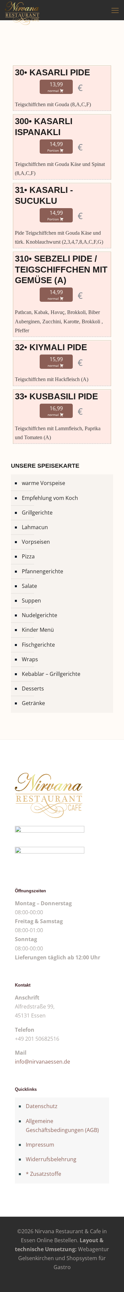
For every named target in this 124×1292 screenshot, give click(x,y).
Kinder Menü (38, 629)
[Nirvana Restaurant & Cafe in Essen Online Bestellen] (22, 10)
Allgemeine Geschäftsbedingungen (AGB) (62, 1125)
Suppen (31, 600)
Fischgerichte (38, 644)
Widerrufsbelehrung (51, 1159)
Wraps (30, 659)
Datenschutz (42, 1106)
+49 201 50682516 (37, 1038)
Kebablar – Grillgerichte (51, 674)
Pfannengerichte (42, 571)
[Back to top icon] (110, 1278)
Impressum (40, 1144)
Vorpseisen (36, 541)
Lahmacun (35, 527)
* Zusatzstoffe (43, 1173)
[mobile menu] (115, 10)
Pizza (28, 556)
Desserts (33, 688)
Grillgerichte (37, 512)
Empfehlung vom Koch (50, 498)
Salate (29, 586)
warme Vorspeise (43, 483)
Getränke (33, 703)
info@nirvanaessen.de (42, 1061)
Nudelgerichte (39, 615)
